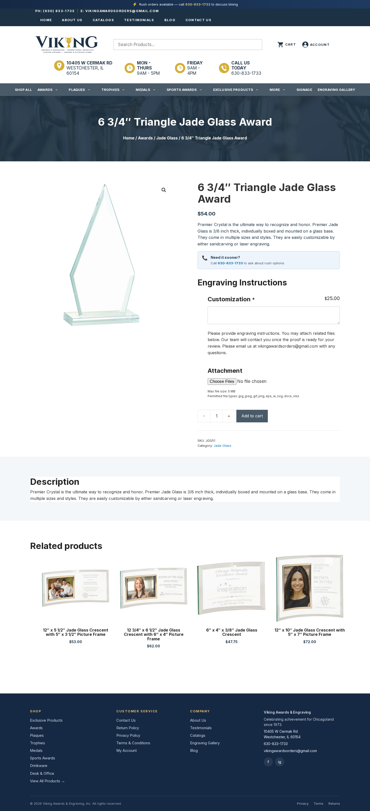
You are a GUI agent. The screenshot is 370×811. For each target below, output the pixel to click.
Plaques (77, 90)
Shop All (23, 90)
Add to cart (252, 415)
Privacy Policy (128, 735)
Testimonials (139, 20)
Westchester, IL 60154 (89, 68)
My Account (126, 750)
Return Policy (127, 728)
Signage (304, 90)
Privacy (303, 803)
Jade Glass (167, 138)
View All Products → (47, 781)
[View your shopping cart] (286, 45)
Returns (334, 803)
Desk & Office (42, 773)
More (275, 90)
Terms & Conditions (133, 743)
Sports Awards (182, 90)
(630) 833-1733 (59, 11)
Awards (45, 90)
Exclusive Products (233, 90)
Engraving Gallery (336, 90)
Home (46, 20)
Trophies (110, 90)
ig (279, 762)
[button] (163, 190)
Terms (318, 803)
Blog (169, 20)
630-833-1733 (197, 4)
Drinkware (38, 765)
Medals (143, 90)
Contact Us (198, 20)
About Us (72, 20)
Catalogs (103, 20)
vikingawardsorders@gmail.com (122, 11)
